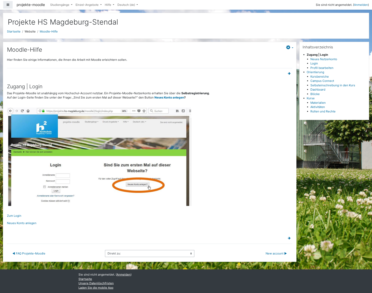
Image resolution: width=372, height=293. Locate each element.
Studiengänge (60, 5)
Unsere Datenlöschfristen (96, 283)
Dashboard (317, 89)
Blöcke (315, 94)
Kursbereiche (319, 76)
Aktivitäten (317, 107)
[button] (289, 47)
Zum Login (14, 216)
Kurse (311, 98)
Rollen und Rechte (323, 111)
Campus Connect (322, 81)
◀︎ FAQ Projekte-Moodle (28, 253)
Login (314, 63)
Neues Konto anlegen (169, 97)
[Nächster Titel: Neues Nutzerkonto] (290, 73)
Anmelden (361, 5)
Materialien (318, 103)
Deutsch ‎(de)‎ (126, 5)
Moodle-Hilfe (49, 31)
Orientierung (315, 72)
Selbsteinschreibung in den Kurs (332, 85)
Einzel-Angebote (87, 5)
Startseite (14, 31)
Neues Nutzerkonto (323, 59)
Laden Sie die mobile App (95, 288)
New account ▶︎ (276, 253)
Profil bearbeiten (321, 68)
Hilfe (108, 5)
